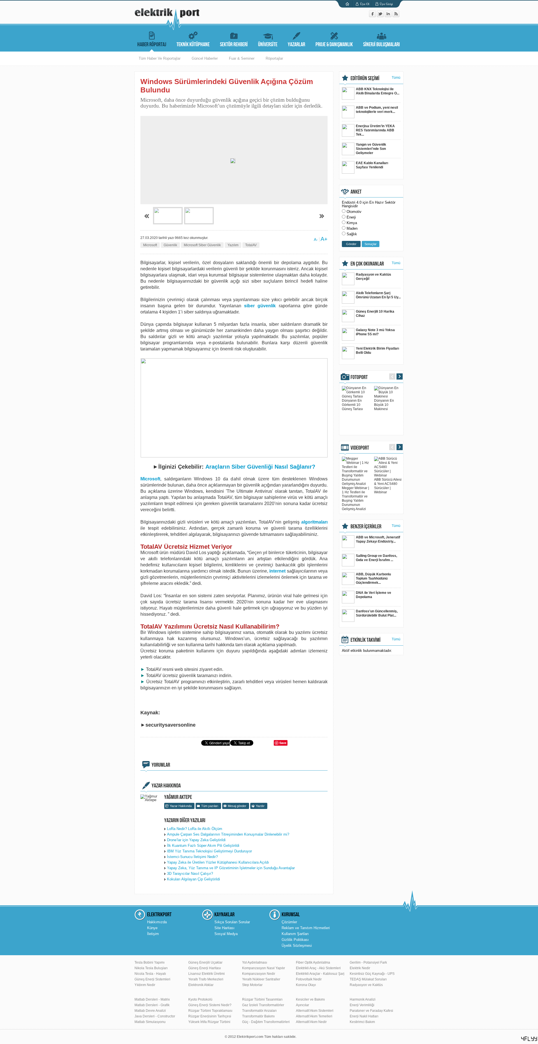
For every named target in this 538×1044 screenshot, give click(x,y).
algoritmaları (314, 522)
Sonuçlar (371, 244)
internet (277, 571)
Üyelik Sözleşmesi (297, 945)
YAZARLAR (296, 44)
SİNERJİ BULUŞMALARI (381, 44)
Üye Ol (364, 4)
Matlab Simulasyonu (150, 1022)
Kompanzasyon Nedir (258, 973)
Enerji (351, 217)
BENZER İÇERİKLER (366, 526)
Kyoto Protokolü (200, 999)
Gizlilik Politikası (295, 939)
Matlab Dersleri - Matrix (152, 999)
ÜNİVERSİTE (267, 44)
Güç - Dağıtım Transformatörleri (266, 1022)
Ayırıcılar (302, 1005)
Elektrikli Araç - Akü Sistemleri (318, 968)
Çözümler (289, 922)
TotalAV (251, 245)
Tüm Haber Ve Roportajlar (159, 58)
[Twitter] (381, 16)
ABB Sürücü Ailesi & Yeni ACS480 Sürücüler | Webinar (388, 486)
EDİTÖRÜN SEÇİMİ (365, 78)
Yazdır (260, 806)
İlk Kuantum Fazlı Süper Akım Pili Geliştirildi (203, 845)
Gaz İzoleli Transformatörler (263, 1005)
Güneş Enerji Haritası (204, 968)
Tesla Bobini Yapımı (149, 962)
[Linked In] (389, 16)
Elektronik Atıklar (201, 985)
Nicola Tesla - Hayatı (150, 973)
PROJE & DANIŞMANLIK (334, 44)
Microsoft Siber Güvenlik (202, 245)
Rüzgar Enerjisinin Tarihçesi (209, 1016)
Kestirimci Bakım (362, 1022)
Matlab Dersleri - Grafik (152, 1005)
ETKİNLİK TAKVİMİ (366, 640)
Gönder (351, 244)
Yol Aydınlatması (254, 962)
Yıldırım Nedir (144, 985)
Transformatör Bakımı (258, 1016)
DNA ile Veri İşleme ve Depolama (373, 595)
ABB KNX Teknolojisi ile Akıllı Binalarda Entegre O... (377, 91)
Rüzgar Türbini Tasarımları (262, 999)
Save (282, 743)
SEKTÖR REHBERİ (234, 44)
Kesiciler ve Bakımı (310, 999)
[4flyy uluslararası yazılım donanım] (529, 1039)
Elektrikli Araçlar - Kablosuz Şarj (320, 973)
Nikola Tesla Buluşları (151, 968)
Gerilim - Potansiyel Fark (368, 962)
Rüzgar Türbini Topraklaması (210, 1010)
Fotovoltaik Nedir (309, 979)
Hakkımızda (157, 922)
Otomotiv (354, 212)
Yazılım (233, 245)
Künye (152, 928)
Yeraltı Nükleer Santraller (261, 979)
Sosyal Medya (226, 934)
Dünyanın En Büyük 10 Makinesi (384, 405)
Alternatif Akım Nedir (311, 1022)
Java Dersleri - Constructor (154, 1016)
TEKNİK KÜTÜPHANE (193, 44)
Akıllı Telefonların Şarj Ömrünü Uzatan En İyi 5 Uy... (378, 295)
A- (316, 239)
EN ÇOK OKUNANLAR (367, 264)
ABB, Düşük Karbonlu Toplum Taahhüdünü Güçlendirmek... (373, 578)
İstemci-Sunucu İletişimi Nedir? (192, 857)
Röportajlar (274, 58)
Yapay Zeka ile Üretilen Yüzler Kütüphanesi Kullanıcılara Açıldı (218, 862)
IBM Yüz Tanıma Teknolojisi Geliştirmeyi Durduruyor (209, 851)
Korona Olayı (306, 985)
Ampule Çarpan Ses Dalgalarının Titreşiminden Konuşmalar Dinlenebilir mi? (228, 834)
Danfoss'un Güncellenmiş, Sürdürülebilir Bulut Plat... (377, 613)
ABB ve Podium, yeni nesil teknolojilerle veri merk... (377, 110)
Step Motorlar (252, 985)
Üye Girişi (386, 4)
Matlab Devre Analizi (150, 1010)
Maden (352, 228)
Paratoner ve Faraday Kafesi (371, 1010)
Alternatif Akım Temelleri (314, 1016)
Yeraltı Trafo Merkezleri (205, 979)
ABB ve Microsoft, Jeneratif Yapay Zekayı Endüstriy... (378, 539)
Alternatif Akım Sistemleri (314, 1010)
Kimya (352, 223)
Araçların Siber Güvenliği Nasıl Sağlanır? (260, 467)
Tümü (396, 78)
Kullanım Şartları (295, 934)
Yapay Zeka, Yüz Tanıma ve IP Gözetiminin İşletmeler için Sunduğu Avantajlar (231, 868)
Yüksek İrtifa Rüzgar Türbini (209, 1022)
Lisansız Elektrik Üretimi (206, 973)
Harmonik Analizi (362, 999)
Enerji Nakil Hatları (364, 1016)
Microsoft (150, 245)
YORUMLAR (161, 765)
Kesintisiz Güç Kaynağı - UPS (372, 973)
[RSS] (396, 16)
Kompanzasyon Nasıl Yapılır (263, 968)
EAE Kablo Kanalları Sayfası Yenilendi (372, 165)
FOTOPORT (359, 377)
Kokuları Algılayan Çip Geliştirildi (193, 879)
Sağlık (352, 234)
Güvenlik (170, 245)
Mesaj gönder (237, 806)
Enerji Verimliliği (362, 1005)
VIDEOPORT (360, 448)
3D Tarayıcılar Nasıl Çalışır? (190, 873)
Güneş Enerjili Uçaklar (205, 962)
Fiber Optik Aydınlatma (313, 962)
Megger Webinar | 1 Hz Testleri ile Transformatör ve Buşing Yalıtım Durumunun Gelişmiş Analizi (355, 498)
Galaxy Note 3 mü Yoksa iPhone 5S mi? (375, 332)
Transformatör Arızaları (259, 1010)
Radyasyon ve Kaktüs (366, 985)
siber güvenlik (260, 305)
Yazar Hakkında (181, 806)
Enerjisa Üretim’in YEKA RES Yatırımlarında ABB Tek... (375, 130)
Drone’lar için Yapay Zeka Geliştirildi (196, 840)
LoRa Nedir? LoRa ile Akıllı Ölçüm (194, 829)
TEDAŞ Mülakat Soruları (368, 979)
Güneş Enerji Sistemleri (152, 979)
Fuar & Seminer (241, 58)
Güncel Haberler (205, 58)
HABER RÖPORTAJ (151, 44)
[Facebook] (373, 16)
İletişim (153, 934)
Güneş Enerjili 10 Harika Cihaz (375, 314)
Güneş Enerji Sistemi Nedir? (209, 1005)
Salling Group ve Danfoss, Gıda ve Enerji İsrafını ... (376, 558)
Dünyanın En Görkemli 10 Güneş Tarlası (352, 405)
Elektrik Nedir (360, 968)
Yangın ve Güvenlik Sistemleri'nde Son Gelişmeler (371, 149)
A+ (324, 239)
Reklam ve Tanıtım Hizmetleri (306, 928)
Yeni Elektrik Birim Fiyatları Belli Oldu (377, 351)
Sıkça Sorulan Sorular (232, 922)
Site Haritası (224, 928)
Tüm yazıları (209, 806)
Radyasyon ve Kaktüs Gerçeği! (373, 277)
